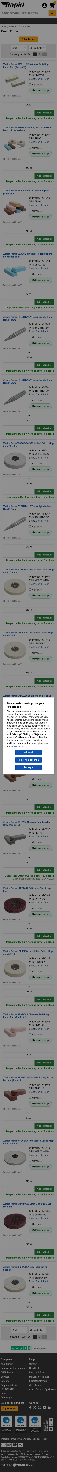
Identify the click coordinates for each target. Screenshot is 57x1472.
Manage (28, 767)
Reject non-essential (28, 760)
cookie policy (17, 746)
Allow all (28, 752)
